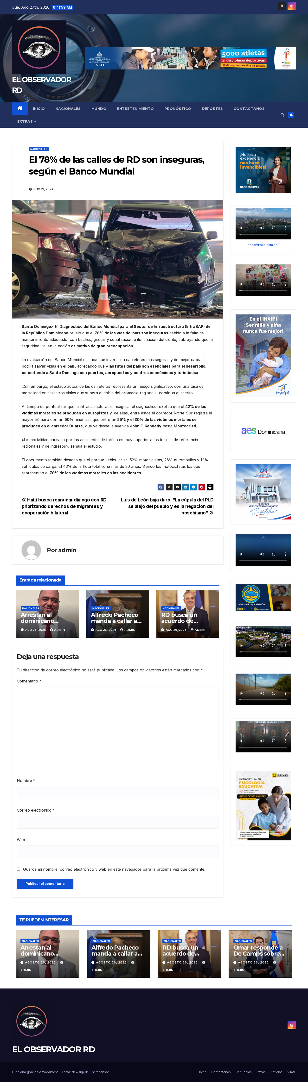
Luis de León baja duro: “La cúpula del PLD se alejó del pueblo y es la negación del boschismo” (167, 506)
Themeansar (99, 1072)
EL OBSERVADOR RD (53, 1049)
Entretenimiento (135, 108)
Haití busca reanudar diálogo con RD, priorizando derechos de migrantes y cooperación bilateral (64, 506)
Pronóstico (178, 108)
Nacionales (68, 108)
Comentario (29, 681)
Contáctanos (249, 108)
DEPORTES (212, 108)
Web (21, 839)
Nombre (26, 780)
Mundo (99, 108)
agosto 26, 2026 (41, 962)
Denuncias (244, 1072)
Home (202, 1072)
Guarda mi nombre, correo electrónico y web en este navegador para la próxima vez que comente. (114, 869)
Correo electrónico (36, 810)
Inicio (39, 108)
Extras (25, 121)
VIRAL (291, 1072)
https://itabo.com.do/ (263, 244)
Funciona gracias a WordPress (35, 1072)
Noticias (276, 1072)
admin (67, 550)
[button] (282, 115)
